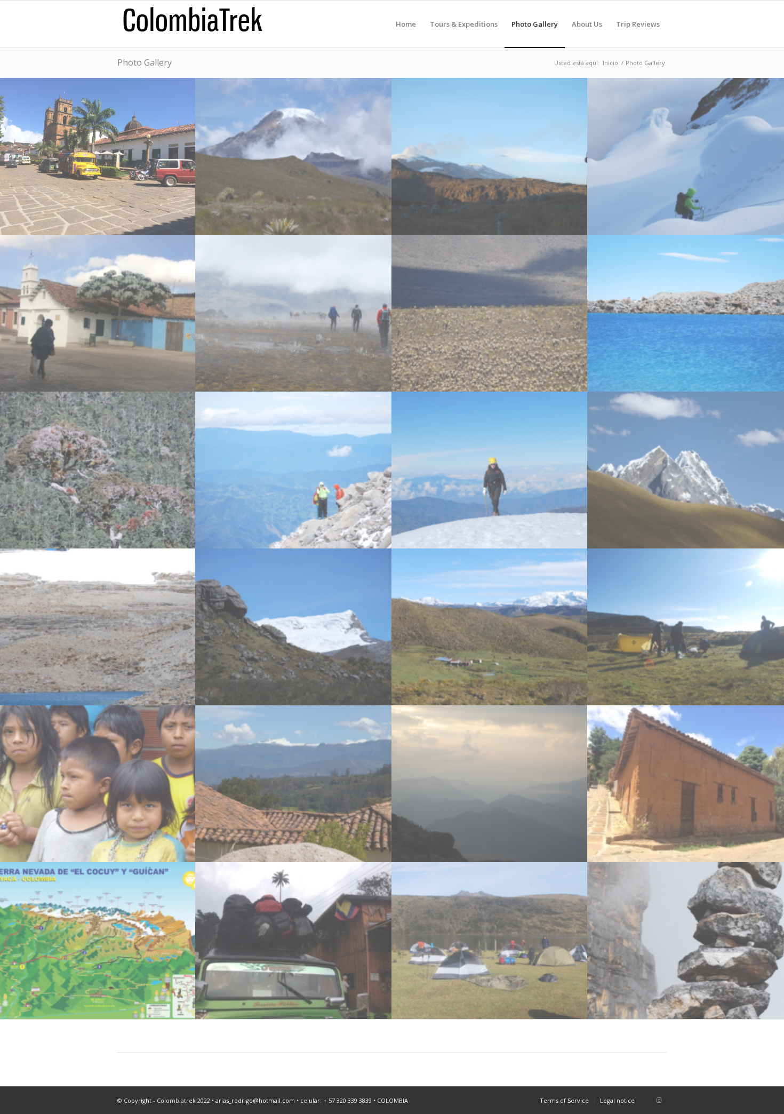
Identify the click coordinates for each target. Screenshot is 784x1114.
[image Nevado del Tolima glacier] (685, 156)
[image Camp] (685, 626)
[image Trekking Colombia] (293, 313)
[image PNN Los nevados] (490, 783)
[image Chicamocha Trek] (685, 783)
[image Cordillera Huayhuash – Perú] (685, 470)
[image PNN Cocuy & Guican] (293, 470)
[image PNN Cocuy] (685, 313)
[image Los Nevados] (293, 156)
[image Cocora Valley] (293, 940)
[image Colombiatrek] (685, 940)
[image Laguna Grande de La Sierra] (98, 626)
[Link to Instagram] (659, 1100)
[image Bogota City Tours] (98, 313)
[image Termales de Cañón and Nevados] (490, 626)
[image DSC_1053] (490, 940)
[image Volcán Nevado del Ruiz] (490, 156)
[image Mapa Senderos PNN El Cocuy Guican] (98, 940)
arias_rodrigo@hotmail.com (255, 1100)
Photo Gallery (144, 62)
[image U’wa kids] (98, 783)
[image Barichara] (98, 156)
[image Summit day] (490, 470)
